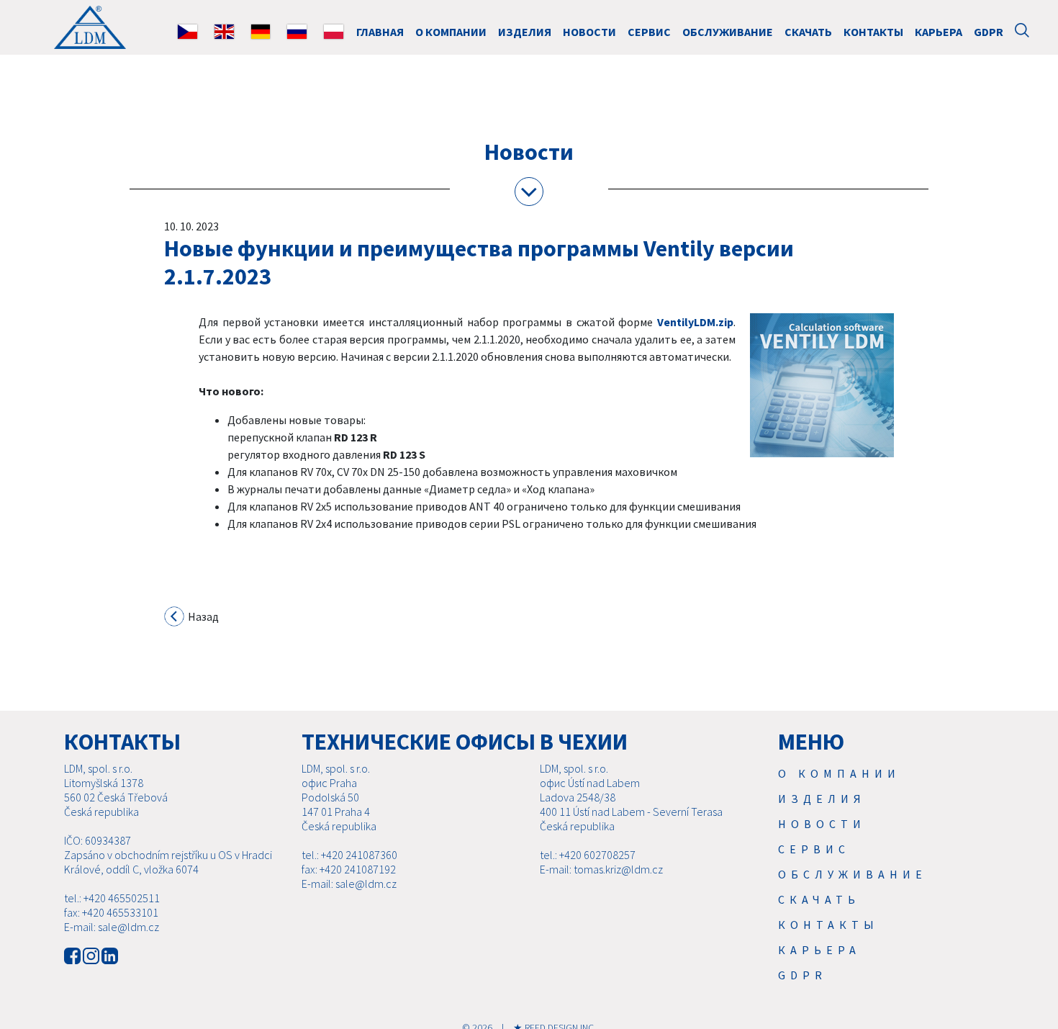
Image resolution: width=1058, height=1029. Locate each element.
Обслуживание (727, 31)
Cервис (649, 31)
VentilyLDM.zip (695, 322)
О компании (451, 31)
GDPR (988, 31)
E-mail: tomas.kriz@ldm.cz (601, 869)
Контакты (873, 31)
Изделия (524, 31)
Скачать (808, 31)
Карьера (938, 31)
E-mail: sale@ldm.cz (111, 927)
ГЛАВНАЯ (380, 31)
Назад (202, 616)
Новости (589, 31)
